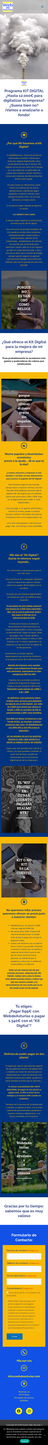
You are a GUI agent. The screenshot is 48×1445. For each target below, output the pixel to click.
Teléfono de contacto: (23, 1263)
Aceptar (24, 1441)
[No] (44, 1435)
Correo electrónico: (21, 1275)
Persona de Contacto (22, 1250)
